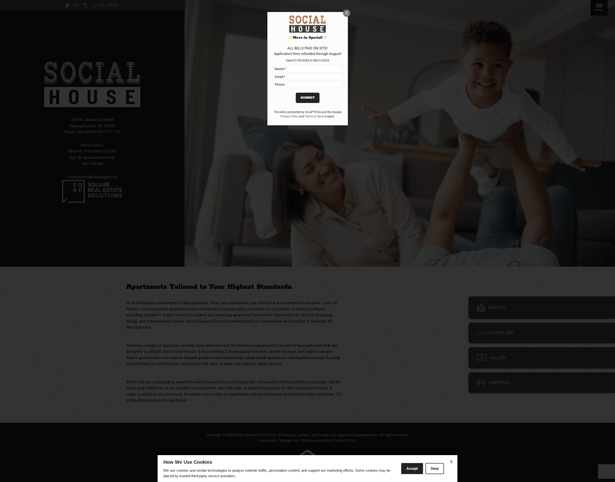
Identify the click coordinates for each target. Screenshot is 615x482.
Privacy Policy (289, 116)
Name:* (280, 69)
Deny (435, 468)
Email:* (280, 77)
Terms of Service (315, 116)
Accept (412, 468)
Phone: (280, 84)
